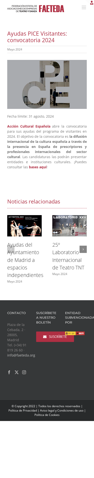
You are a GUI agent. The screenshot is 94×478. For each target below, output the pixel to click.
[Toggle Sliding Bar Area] (89, 4)
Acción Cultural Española (28, 126)
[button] (10, 249)
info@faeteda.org (21, 355)
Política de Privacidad (22, 410)
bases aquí (38, 167)
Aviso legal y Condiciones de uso (61, 410)
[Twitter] (17, 372)
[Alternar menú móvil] (84, 7)
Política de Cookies (47, 415)
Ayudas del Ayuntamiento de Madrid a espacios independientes (25, 259)
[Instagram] (24, 372)
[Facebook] (9, 372)
